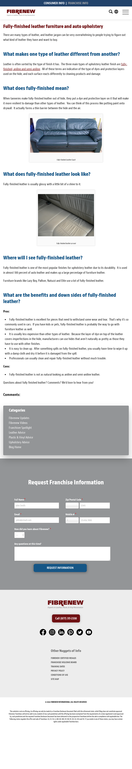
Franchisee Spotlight (20, 428)
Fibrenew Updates (19, 418)
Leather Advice (17, 433)
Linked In (61, 632)
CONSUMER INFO (54, 3)
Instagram (52, 632)
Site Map (55, 679)
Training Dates (58, 666)
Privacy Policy (58, 670)
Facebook (43, 632)
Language (116, 12)
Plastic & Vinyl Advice (21, 437)
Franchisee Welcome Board (64, 662)
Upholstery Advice (19, 442)
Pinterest (70, 632)
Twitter (79, 632)
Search (111, 12)
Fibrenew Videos (18, 423)
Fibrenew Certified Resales (63, 658)
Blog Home (15, 447)
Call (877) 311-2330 (66, 618)
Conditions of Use (59, 675)
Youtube (89, 632)
